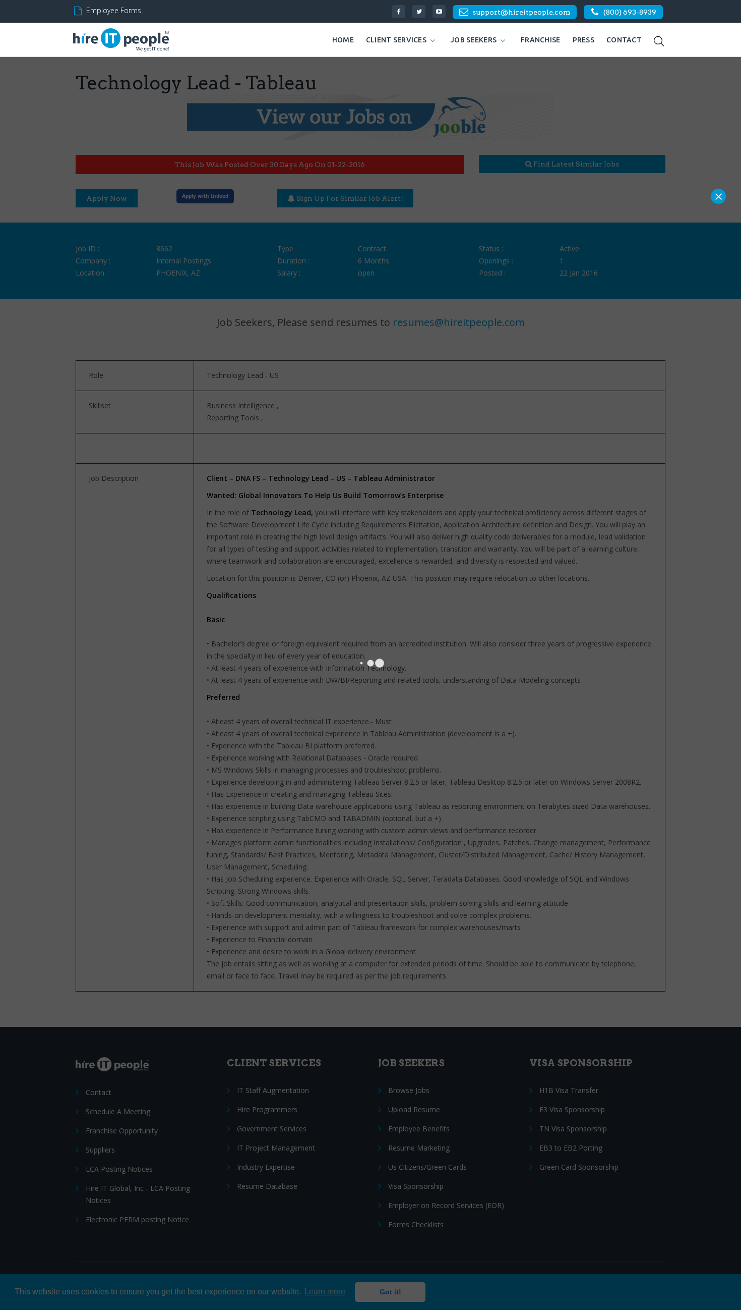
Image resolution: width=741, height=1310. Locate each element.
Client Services (396, 40)
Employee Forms (113, 10)
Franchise (541, 40)
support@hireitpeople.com (521, 12)
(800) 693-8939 (629, 12)
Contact (624, 40)
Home (343, 40)
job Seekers (474, 40)
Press (583, 40)
